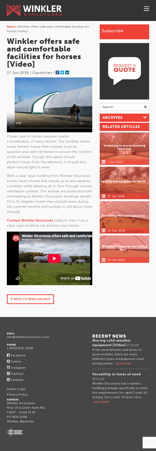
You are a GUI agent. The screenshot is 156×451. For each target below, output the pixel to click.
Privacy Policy (17, 394)
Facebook (17, 355)
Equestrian (42, 72)
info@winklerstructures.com (28, 337)
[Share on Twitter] (62, 72)
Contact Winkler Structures (30, 220)
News (11, 26)
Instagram (18, 367)
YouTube (17, 374)
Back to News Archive (32, 299)
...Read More (122, 363)
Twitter (15, 361)
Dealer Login (16, 389)
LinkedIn (17, 380)
